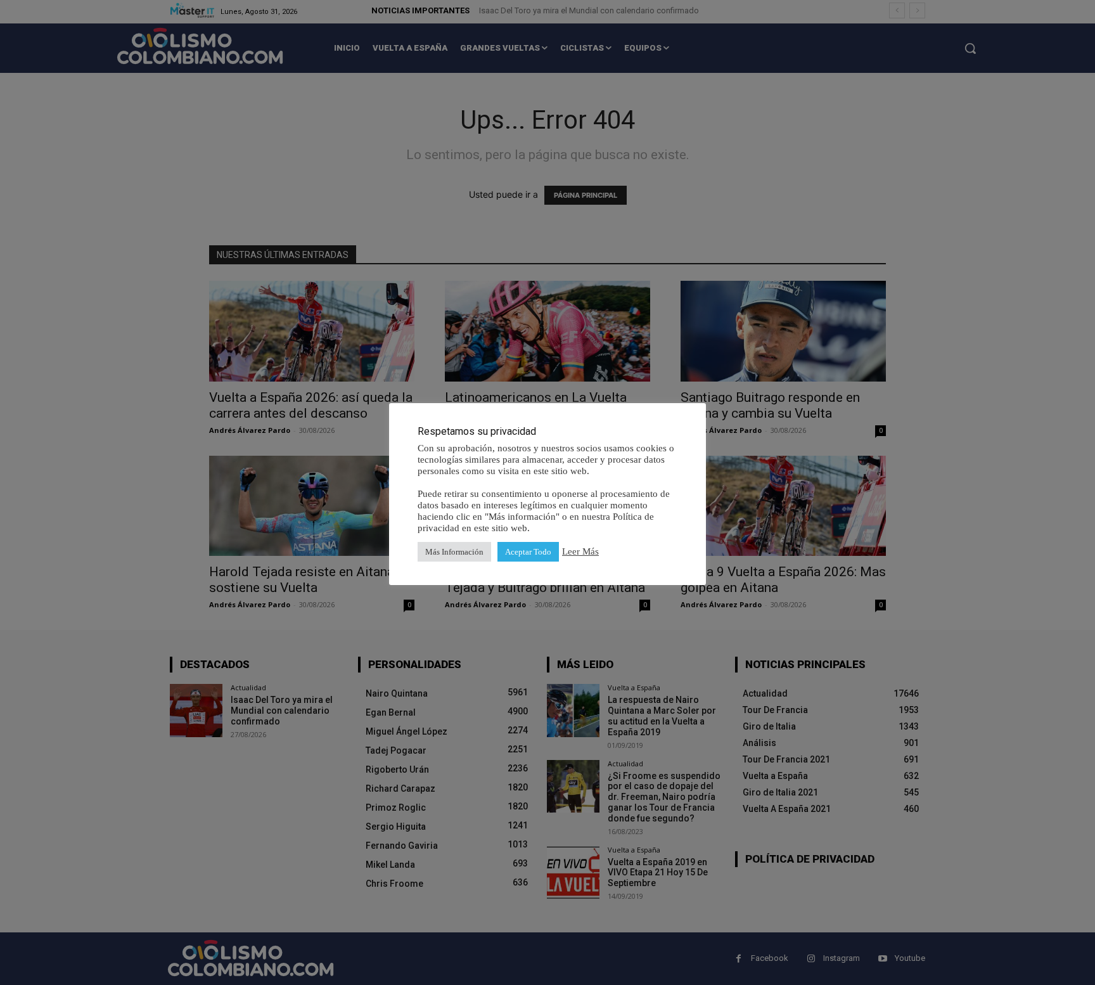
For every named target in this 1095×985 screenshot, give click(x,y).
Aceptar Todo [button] (528, 552)
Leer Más (580, 551)
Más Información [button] (454, 552)
